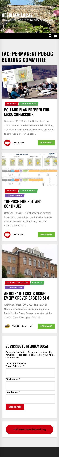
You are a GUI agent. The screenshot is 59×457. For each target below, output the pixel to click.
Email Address (15, 366)
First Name (13, 379)
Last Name (13, 392)
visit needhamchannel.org (29, 429)
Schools (12, 104)
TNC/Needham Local (22, 326)
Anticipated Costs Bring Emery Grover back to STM (26, 295)
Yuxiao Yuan (18, 142)
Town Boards (28, 191)
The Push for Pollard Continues (22, 203)
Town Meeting (15, 287)
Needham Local (17, 15)
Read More (46, 142)
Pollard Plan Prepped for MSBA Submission (26, 112)
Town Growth (28, 104)
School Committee (18, 283)
